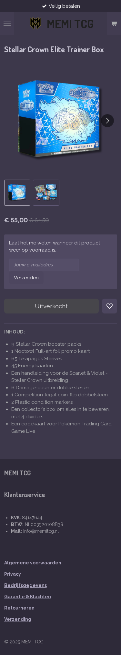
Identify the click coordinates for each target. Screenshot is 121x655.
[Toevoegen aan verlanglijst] (109, 306)
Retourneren (19, 607)
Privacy (12, 574)
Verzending (17, 619)
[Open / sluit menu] (7, 23)
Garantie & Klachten (27, 596)
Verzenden (26, 278)
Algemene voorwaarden (32, 562)
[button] (17, 193)
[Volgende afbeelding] (107, 120)
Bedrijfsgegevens (25, 585)
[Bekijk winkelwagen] (114, 23)
